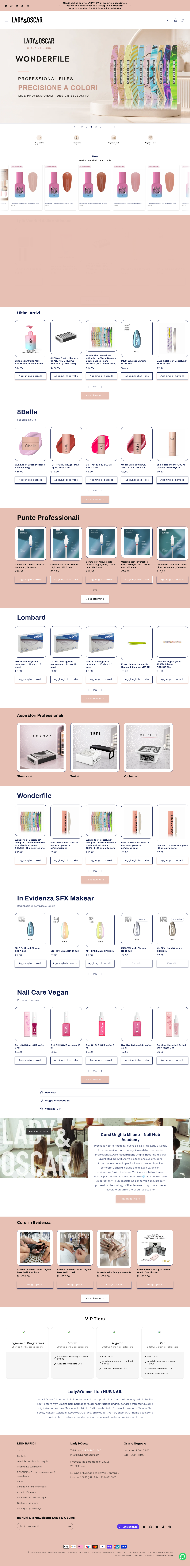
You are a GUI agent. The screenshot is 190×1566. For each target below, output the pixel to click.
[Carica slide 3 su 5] (91, 126)
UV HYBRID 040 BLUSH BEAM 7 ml (99, 466)
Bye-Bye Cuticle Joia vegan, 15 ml (136, 1046)
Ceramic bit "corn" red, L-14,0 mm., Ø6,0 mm (64, 565)
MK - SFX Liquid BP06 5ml (171, 269)
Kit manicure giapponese (28, 269)
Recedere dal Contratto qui (31, 1497)
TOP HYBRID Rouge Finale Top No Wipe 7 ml (65, 466)
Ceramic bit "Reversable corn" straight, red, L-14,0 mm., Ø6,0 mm (135, 564)
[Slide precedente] (74, 127)
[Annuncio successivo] (130, 6)
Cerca (20, 1451)
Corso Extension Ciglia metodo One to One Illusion (154, 1270)
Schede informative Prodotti (32, 1487)
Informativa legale (123, 1555)
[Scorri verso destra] (101, 292)
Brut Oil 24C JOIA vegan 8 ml (100, 1046)
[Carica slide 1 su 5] (82, 126)
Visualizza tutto (95, 300)
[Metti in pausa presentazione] (115, 127)
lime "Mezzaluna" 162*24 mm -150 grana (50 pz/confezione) (64, 845)
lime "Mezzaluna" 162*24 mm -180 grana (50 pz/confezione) (135, 845)
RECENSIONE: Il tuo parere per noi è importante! (36, 1474)
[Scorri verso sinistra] (88, 292)
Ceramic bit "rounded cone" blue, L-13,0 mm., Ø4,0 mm (172, 565)
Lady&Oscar (40, 1552)
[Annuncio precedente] (60, 6)
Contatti (21, 1456)
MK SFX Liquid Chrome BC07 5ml (133, 362)
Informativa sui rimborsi (29, 1467)
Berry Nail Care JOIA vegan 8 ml (30, 1046)
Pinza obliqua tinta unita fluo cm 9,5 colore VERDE (135, 665)
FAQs (20, 1481)
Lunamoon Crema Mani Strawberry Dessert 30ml (64, 267)
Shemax (23, 776)
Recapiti (138, 1555)
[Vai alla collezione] (95, 76)
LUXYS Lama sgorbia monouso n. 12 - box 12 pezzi (28, 664)
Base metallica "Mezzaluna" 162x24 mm (172, 362)
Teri (73, 776)
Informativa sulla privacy (103, 1552)
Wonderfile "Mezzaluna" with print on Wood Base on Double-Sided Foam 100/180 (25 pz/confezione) (101, 359)
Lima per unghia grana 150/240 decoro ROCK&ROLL (169, 664)
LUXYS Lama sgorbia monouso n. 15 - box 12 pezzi (63, 664)
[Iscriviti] (69, 1526)
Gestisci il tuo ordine (27, 1503)
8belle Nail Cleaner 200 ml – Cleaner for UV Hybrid (172, 466)
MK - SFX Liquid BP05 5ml (64, 951)
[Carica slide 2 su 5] (86, 126)
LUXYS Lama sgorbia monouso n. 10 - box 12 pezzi (99, 664)
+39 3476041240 (91, 1450)
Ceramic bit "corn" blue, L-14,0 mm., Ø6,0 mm (29, 565)
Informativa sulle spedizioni (160, 1552)
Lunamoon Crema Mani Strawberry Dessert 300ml (29, 362)
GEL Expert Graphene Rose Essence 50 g (30, 466)
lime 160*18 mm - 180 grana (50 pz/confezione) (172, 846)
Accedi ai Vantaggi (27, 1492)
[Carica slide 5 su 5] (100, 126)
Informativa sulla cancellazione (159, 1555)
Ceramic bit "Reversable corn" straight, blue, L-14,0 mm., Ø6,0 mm (101, 564)
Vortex (129, 776)
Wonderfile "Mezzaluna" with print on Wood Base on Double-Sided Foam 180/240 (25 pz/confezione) (101, 844)
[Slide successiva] (108, 127)
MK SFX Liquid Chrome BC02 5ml (169, 949)
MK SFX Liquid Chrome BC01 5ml (133, 949)
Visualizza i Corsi (130, 1199)
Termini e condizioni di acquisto (33, 1461)
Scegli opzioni (35, 1284)
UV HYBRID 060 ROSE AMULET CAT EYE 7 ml (133, 466)
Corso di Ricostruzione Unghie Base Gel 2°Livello (74, 1270)
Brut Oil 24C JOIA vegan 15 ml (65, 1046)
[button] (6, 20)
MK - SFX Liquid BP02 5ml (135, 269)
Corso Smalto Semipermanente (114, 1272)
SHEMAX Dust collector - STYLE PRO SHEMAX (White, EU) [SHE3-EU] (99, 266)
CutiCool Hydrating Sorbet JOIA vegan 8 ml (171, 1046)
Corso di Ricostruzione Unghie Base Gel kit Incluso (34, 1270)
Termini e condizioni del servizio (131, 1552)
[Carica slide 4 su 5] (96, 126)
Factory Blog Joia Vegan (30, 1508)
